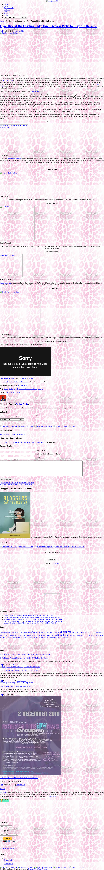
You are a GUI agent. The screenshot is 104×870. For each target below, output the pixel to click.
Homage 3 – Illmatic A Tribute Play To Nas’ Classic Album (19, 670)
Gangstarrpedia (9, 8)
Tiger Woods (36, 637)
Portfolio (7, 10)
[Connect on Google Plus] (44, 426)
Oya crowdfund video (7, 378)
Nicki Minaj (63, 634)
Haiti (82, 632)
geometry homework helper (13, 619)
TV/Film (18, 392)
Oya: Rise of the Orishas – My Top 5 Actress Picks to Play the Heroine (48, 26)
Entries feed (8, 860)
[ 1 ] (1, 31)
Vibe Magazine (52, 637)
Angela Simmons (7, 632)
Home (6, 4)
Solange (29, 637)
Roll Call (7, 13)
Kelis (98, 632)
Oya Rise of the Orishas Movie (27, 389)
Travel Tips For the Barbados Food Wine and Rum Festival (35, 615)
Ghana (79, 632)
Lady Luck (5, 635)
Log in (6, 858)
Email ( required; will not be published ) (48, 454)
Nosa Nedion (22, 378)
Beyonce (35, 632)
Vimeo (31, 378)
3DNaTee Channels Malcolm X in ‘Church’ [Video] (16, 484)
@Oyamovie (22, 385)
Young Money (64, 637)
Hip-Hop (87, 632)
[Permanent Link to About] (3, 793)
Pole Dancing (89, 635)
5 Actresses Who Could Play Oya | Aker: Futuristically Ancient (24, 442)
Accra (1, 632)
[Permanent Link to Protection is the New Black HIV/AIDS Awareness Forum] (30, 775)
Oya (15, 389)
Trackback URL (5, 434)
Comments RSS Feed (18, 434)
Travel (43, 637)
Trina (46, 637)
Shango (40, 389)
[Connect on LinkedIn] (61, 426)
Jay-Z (92, 632)
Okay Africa (35, 91)
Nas (56, 635)
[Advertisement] (15, 580)
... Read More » (52, 796)
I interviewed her (5, 283)
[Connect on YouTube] (76, 426)
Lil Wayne (27, 635)
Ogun (6, 389)
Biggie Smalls (45, 632)
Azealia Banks (22, 632)
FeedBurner (56, 563)
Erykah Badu (57, 632)
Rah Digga (3, 637)
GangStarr (74, 632)
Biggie (40, 632)
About (6, 6)
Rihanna (14, 637)
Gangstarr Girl (19, 31)
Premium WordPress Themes (37, 869)
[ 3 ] (1, 785)
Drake (51, 632)
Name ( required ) (41, 450)
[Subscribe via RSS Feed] (8, 426)
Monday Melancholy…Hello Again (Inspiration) (15, 686)
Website (38, 458)
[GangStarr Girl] (52, 1)
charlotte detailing (9, 623)
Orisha (11, 389)
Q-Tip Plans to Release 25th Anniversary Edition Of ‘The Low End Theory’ (24, 658)
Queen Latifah (99, 635)
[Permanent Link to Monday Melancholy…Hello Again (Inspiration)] (16, 683)
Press (5, 12)
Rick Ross (8, 637)
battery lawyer (8, 615)
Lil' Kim (22, 635)
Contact (6, 15)
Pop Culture (11, 392)
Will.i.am (58, 637)
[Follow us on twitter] (8, 811)
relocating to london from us (13, 621)
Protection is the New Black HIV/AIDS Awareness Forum (19, 778)
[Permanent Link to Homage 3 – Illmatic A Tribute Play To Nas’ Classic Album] (20, 667)
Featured (66, 631)
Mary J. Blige (51, 635)
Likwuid (16, 635)
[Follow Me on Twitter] (25, 426)
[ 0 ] (1, 665)
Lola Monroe (34, 635)
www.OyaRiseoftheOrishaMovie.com (15, 382)
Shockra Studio (22, 637)
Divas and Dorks (7, 80)
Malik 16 (45, 635)
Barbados (29, 632)
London (40, 635)
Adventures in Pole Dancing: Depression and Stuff (17, 483)
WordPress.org (9, 864)
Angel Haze (15, 632)
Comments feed (9, 862)
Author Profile (22, 404)
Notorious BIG (79, 635)
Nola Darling (72, 635)
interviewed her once (14, 159)
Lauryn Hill (11, 635)
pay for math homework (12, 617)
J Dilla (95, 632)
